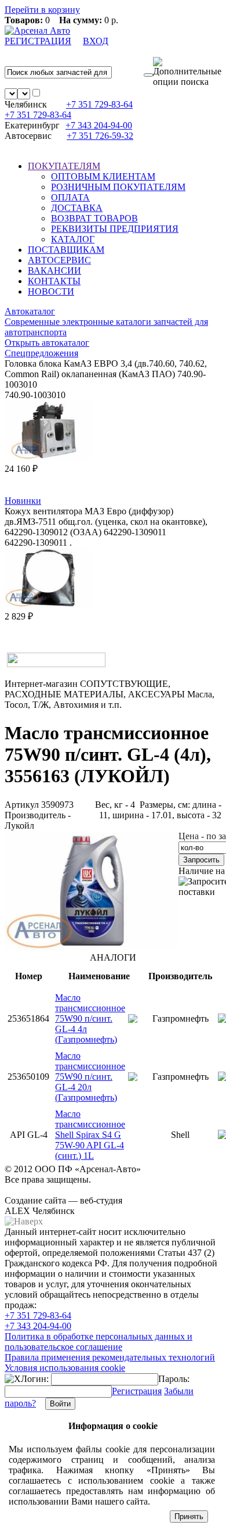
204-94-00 (98, 125)
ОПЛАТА (70, 197)
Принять (188, 1516)
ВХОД (95, 41)
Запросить (201, 859)
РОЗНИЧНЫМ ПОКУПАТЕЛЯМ (118, 187)
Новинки (23, 501)
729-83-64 (99, 104)
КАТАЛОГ (72, 239)
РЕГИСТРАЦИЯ (38, 41)
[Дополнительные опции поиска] (187, 72)
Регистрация (137, 1391)
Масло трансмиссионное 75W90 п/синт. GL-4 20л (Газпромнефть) (90, 1076)
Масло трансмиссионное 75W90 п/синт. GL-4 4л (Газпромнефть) (90, 1018)
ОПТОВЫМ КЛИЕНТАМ (103, 176)
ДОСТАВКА (77, 208)
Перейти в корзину (42, 10)
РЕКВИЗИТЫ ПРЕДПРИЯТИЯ (114, 229)
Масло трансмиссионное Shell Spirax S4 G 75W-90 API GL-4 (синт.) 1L (90, 1135)
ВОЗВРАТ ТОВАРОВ (94, 218)
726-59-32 (100, 136)
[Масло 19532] (91, 947)
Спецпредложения (41, 353)
